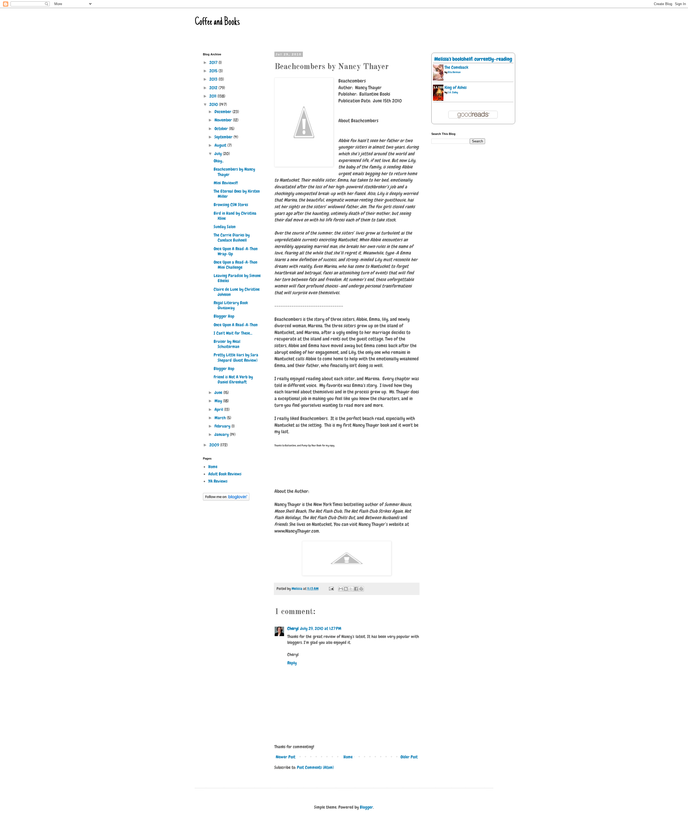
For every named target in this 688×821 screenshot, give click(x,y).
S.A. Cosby (453, 92)
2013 (213, 79)
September (224, 137)
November (223, 120)
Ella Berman (454, 72)
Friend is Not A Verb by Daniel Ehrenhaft (233, 379)
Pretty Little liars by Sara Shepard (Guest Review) (236, 357)
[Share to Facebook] (356, 588)
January (222, 434)
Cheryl (293, 628)
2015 (213, 71)
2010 (214, 104)
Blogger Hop (224, 316)
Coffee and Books (217, 22)
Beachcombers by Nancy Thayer (234, 171)
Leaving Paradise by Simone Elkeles (237, 278)
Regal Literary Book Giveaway (231, 305)
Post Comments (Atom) (315, 767)
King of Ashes (456, 87)
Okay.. (219, 161)
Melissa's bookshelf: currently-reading (473, 59)
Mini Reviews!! (226, 183)
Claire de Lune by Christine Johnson (237, 291)
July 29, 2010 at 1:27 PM (320, 628)
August (220, 145)
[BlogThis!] (346, 588)
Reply (292, 663)
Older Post (409, 757)
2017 (213, 62)
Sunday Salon (224, 227)
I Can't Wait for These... (233, 333)
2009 (214, 445)
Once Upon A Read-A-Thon (235, 325)
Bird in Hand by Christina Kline (235, 215)
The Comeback (456, 67)
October (221, 128)
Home (348, 757)
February (222, 426)
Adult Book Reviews (224, 474)
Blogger (366, 807)
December (223, 111)
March (220, 418)
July (218, 153)
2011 (213, 96)
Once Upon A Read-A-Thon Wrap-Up (235, 251)
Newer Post (285, 757)
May (218, 401)
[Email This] (340, 588)
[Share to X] (351, 588)
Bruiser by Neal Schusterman (227, 344)
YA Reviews (217, 481)
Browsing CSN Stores (231, 204)
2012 (213, 88)
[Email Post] (331, 588)
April (219, 409)
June (218, 392)
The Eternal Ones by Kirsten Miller (237, 193)
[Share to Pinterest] (361, 588)
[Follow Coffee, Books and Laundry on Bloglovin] (226, 499)
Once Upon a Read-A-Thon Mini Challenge (235, 264)
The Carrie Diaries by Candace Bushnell (232, 237)
